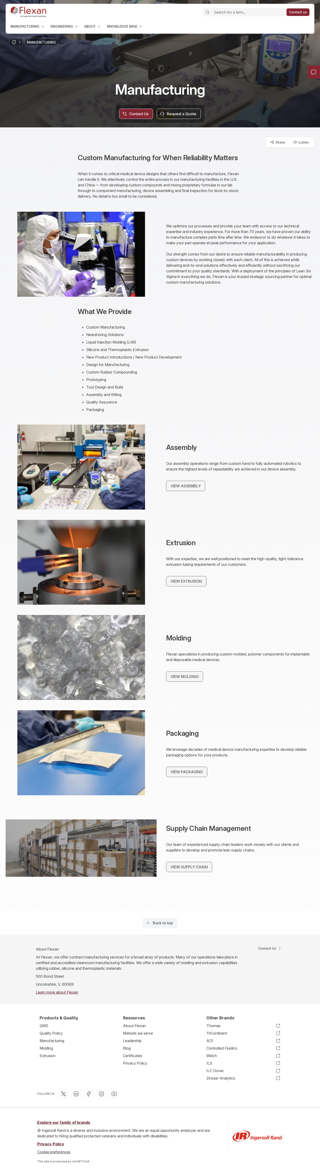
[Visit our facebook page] (88, 1093)
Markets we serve (138, 1033)
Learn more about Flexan (57, 992)
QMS (44, 1025)
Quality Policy (51, 1033)
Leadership (132, 1040)
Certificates (132, 1055)
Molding (46, 1048)
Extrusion (48, 1055)
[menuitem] (28, 26)
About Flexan (134, 1025)
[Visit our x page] (63, 1093)
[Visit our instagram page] (101, 1093)
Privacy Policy (135, 1063)
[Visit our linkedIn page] (76, 1093)
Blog (127, 1048)
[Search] (207, 12)
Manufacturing (52, 1040)
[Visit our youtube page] (114, 1093)
